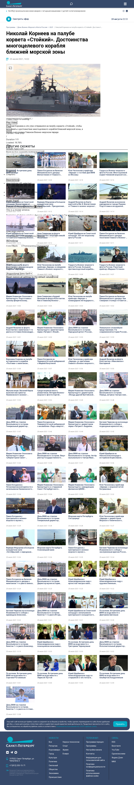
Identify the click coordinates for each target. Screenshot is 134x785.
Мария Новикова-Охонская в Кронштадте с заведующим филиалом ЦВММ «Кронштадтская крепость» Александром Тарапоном (81, 487)
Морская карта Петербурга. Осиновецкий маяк (49, 549)
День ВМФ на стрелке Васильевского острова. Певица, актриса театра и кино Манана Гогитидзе (113, 393)
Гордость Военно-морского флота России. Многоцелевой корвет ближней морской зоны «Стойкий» (113, 173)
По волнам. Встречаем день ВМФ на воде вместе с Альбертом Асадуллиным (112, 675)
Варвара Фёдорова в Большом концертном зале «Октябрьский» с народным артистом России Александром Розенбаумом (20, 550)
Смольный (53, 765)
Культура (53, 758)
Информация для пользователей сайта (95, 759)
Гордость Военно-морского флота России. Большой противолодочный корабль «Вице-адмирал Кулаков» (81, 267)
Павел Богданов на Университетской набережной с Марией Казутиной (51, 361)
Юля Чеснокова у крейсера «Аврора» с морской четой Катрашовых (111, 487)
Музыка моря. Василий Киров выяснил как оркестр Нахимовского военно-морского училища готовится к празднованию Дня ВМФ (20, 393)
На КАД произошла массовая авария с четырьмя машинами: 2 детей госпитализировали (46, 11)
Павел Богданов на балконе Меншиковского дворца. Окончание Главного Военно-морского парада (112, 235)
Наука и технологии (71, 742)
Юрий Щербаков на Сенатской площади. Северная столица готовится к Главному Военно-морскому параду (20, 235)
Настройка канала (94, 750)
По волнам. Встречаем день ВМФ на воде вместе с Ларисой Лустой (50, 675)
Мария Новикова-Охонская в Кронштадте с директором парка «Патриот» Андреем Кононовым (81, 424)
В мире (66, 754)
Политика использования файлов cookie (92, 773)
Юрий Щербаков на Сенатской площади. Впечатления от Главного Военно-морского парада (20, 204)
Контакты (90, 754)
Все (50, 742)
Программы (91, 746)
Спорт (65, 746)
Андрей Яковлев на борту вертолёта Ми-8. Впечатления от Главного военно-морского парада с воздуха (82, 204)
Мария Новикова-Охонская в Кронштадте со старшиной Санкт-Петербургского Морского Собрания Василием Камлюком (51, 487)
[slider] (53, 144)
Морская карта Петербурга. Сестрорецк (80, 517)
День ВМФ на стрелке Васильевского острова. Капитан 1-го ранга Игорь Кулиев (48, 613)
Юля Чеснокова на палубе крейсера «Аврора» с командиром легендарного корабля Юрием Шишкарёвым (82, 298)
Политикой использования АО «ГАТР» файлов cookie (76, 726)
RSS (113, 742)
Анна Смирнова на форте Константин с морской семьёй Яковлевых (51, 235)
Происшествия (55, 777)
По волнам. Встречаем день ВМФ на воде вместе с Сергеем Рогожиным (19, 675)
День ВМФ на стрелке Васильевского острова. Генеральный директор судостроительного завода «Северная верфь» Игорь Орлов (50, 518)
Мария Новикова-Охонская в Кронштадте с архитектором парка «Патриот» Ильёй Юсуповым (50, 330)
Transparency (30, 246)
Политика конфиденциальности (95, 765)
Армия (65, 750)
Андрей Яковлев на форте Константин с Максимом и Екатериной (111, 361)
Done (55, 277)
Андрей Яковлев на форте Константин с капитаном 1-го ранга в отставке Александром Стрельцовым (20, 330)
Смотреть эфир (21, 19)
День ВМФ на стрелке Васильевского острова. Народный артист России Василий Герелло (80, 330)
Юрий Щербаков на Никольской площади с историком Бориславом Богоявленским (110, 455)
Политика (53, 761)
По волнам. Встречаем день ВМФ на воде (19, 172)
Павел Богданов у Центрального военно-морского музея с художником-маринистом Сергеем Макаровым (18, 518)
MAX (114, 761)
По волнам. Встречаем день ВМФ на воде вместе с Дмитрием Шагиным (112, 613)
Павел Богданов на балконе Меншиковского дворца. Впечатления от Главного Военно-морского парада (50, 173)
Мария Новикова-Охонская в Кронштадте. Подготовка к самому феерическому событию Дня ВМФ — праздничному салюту (19, 298)
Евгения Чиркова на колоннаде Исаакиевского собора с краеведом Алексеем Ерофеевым (20, 613)
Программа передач (95, 742)
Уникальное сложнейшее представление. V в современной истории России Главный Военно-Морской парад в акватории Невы (113, 330)
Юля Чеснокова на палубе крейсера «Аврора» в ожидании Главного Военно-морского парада (51, 267)
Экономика (53, 773)
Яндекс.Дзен (117, 758)
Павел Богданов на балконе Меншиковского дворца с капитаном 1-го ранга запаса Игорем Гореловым (19, 581)
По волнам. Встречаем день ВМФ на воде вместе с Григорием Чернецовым (81, 644)
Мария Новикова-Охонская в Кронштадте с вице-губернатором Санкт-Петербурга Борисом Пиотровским (19, 455)
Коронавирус (54, 750)
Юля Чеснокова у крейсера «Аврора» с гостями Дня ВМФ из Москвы (81, 173)
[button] (127, 11)
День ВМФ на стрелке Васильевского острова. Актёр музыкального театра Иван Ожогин (82, 455)
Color (9, 246)
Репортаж (53, 746)
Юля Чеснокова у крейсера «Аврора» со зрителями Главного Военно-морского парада (81, 361)
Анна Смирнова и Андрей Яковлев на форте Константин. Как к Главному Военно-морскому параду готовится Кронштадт (51, 298)
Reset (29, 277)
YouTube (115, 750)
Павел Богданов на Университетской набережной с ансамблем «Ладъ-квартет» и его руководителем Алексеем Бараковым (51, 424)
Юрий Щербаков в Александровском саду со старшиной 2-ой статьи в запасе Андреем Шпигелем (80, 675)
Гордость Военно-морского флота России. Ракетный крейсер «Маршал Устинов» (112, 267)
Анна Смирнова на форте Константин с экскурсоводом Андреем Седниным (19, 267)
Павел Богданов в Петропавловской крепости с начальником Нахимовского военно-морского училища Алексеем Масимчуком (19, 487)
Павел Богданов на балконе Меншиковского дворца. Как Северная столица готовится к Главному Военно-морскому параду (113, 298)
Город (51, 754)
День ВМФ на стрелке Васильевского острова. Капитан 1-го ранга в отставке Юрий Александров (20, 707)
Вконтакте (116, 746)
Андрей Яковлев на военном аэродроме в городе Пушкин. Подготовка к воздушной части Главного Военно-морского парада (112, 204)
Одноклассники (118, 754)
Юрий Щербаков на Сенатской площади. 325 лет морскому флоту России (82, 235)
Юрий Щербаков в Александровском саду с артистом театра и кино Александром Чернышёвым (81, 581)
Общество (53, 769)
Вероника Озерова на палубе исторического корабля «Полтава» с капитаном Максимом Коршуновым (19, 361)
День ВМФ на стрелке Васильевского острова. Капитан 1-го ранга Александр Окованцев (20, 644)
